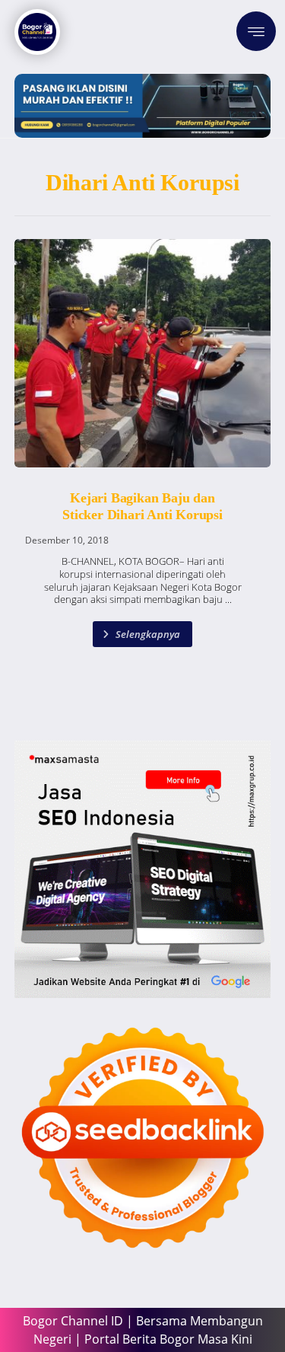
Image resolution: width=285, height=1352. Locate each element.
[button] (256, 31)
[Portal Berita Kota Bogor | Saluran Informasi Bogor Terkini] (37, 32)
